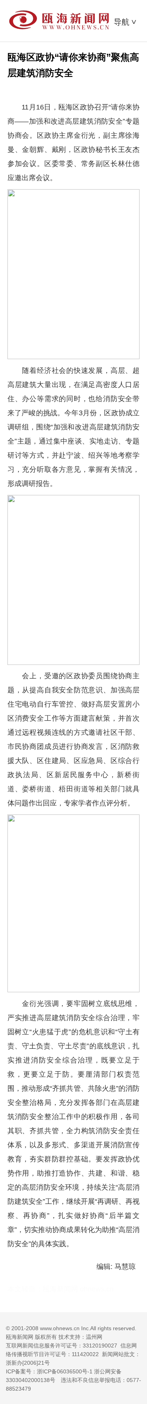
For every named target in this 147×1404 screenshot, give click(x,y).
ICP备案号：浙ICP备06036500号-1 (49, 1371)
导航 (126, 22)
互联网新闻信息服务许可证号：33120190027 (61, 1345)
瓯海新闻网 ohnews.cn (78, 1289)
